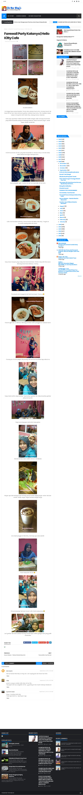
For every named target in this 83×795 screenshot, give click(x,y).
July (61, 208)
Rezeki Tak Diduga (65, 174)
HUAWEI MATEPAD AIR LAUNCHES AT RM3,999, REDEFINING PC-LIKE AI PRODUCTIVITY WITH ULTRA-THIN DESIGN (72, 74)
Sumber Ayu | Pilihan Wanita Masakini (68, 202)
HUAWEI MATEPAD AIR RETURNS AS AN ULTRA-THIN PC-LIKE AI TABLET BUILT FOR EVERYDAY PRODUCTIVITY (73, 86)
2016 (59, 161)
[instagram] (77, 1)
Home (4, 1)
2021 (59, 150)
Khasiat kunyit (63, 188)
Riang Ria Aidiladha (65, 186)
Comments (75, 57)
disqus (44, 663)
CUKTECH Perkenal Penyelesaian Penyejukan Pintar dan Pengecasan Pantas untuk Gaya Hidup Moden (73, 63)
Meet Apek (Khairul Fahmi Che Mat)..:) (72, 31)
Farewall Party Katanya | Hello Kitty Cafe (70, 195)
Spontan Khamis (13, 750)
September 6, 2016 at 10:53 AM (46, 691)
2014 (59, 227)
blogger (39, 663)
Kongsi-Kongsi (21, 16)
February (63, 219)
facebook (50, 663)
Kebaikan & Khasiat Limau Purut (17, 758)
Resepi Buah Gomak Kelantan (17, 766)
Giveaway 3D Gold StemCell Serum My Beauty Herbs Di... (70, 183)
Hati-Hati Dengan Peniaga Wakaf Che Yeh (69, 179)
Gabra (60, 262)
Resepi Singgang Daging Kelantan (16, 775)
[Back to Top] (80, 793)
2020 (60, 153)
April (61, 215)
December (63, 163)
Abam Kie (63, 760)
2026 (60, 139)
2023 (60, 146)
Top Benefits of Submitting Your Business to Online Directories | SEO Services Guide (68, 271)
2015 (59, 224)
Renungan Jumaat (14, 743)
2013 (59, 229)
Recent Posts (63, 57)
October (62, 168)
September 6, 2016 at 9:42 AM (46, 670)
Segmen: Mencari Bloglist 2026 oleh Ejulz (68, 252)
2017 (59, 159)
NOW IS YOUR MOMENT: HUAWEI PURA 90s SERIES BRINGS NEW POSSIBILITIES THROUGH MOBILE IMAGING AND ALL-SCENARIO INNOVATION (73, 107)
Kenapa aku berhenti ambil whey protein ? (68, 245)
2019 (59, 155)
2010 (59, 235)
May (61, 213)
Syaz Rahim (64, 747)
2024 (60, 144)
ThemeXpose (10, 792)
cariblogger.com (63, 268)
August (62, 206)
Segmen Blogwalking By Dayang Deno (70, 44)
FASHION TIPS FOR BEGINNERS (68, 190)
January (62, 222)
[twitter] (74, 1)
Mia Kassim (9, 671)
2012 (59, 231)
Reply (8, 676)
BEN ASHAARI (62, 243)
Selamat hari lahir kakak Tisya (67, 258)
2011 (59, 233)
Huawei (38, 22)
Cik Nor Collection (35, 16)
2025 (60, 141)
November (63, 166)
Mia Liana (63, 754)
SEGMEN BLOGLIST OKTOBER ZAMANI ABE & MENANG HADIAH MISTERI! (72, 51)
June (61, 210)
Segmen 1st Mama (62, 40)
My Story (11, 16)
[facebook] (72, 1)
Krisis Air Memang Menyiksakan (69, 172)
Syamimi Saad (10, 692)
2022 (60, 148)
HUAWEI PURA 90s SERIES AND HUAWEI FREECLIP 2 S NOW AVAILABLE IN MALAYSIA (73, 96)
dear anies (64, 741)
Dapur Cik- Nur (63, 257)
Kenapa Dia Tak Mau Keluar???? (65, 37)
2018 (59, 157)
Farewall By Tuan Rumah (67, 192)
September (63, 170)
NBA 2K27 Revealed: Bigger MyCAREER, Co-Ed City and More (67, 264)
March (62, 217)
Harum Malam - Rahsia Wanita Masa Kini (68, 199)
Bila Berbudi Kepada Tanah (67, 176)
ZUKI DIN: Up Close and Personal (68, 250)
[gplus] (79, 1)
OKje (7, 680)
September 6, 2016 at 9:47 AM (46, 680)
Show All (79, 276)
